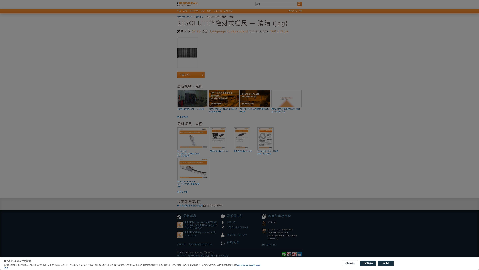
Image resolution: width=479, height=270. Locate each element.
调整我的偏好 (350, 263)
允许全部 (385, 263)
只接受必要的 (368, 263)
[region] (239, 263)
